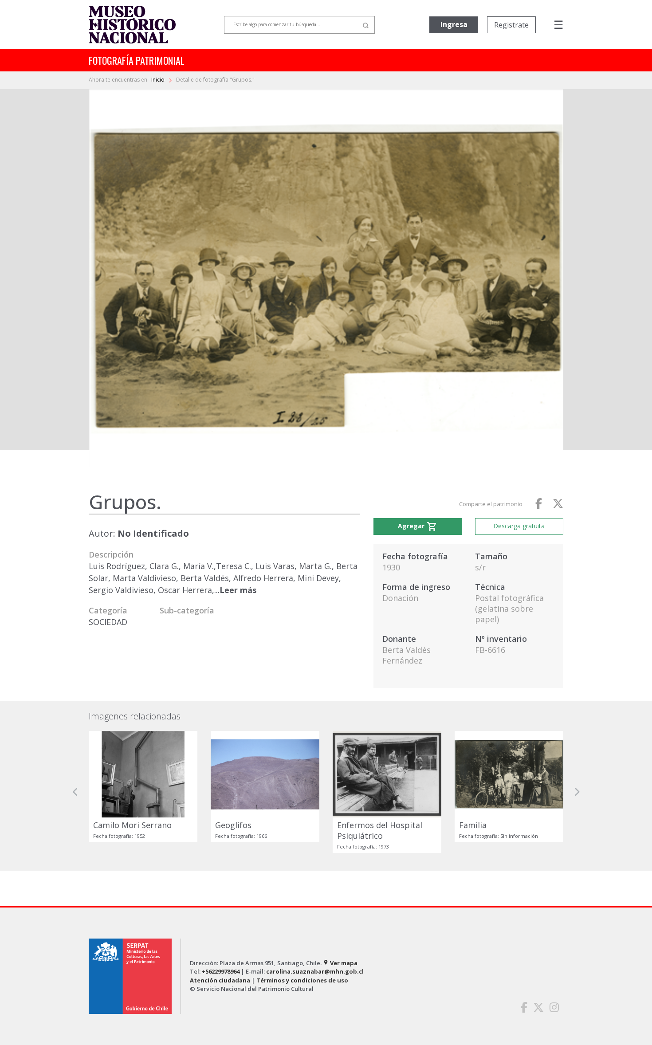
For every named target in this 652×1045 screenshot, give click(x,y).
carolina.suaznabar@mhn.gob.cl (315, 971)
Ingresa (453, 24)
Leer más (238, 590)
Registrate (511, 25)
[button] (75, 792)
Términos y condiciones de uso (302, 980)
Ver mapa (340, 963)
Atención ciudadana (220, 980)
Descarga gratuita (519, 526)
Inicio (158, 79)
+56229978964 (221, 971)
